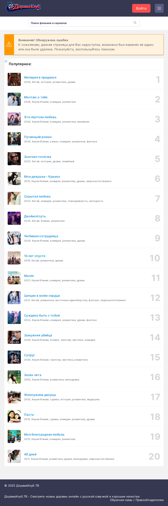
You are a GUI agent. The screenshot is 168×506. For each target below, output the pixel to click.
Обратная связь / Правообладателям (137, 500)
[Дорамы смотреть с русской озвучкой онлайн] (26, 8)
